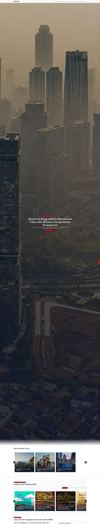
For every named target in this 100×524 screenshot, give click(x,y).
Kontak (81, 1)
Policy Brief (70, 487)
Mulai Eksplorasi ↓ (50, 230)
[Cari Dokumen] (85, 1)
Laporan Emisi (83, 487)
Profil (73, 1)
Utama (53, 1)
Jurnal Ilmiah (76, 487)
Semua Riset (65, 487)
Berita (77, 1)
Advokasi (58, 1)
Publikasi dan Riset (66, 1)
